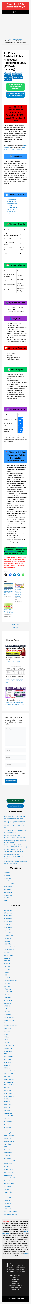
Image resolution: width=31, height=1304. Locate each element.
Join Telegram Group (16, 806)
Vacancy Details (11, 200)
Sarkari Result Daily (15, 4)
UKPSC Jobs (7, 1189)
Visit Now (20, 430)
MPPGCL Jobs (8, 1102)
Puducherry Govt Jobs (10, 1133)
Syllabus (6, 901)
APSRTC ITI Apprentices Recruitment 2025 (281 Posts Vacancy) (19, 593)
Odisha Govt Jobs (9, 1116)
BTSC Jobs (7, 969)
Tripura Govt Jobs (9, 1183)
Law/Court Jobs (18, 77)
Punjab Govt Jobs (9, 1135)
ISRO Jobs (7, 1042)
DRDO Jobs (7, 995)
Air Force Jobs (8, 927)
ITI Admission (8, 1048)
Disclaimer (15, 1281)
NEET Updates (8, 1113)
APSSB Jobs (7, 944)
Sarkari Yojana (8, 895)
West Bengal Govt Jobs (10, 1214)
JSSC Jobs (7, 1068)
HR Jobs (6, 1034)
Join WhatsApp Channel (15, 801)
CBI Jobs (6, 972)
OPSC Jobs (7, 1119)
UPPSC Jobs (7, 1203)
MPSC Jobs (7, 1107)
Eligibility (9, 206)
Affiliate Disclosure (15, 1287)
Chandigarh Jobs (8, 978)
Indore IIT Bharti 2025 (13, 700)
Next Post (15, 627)
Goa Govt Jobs (8, 1009)
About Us (15, 1277)
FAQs (8, 213)
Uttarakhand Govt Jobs (10, 1212)
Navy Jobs (7, 1110)
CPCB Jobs (7, 983)
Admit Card (7, 875)
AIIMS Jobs (7, 924)
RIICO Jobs (7, 1147)
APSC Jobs (7, 941)
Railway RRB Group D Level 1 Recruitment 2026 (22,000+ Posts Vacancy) (13, 856)
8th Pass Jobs (8, 918)
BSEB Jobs (7, 963)
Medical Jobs (7, 1090)
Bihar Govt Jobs (8, 955)
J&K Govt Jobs (8, 1051)
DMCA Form (15, 1289)
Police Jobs (7, 79)
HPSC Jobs (7, 1031)
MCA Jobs (7, 1088)
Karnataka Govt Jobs (10, 1071)
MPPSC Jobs (7, 1104)
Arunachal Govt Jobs (10, 947)
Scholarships (7, 1158)
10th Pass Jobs (8, 910)
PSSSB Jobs (7, 1127)
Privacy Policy (16, 1283)
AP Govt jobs (8, 77)
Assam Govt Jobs (9, 949)
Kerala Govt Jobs (8, 1073)
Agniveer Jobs (8, 921)
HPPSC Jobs (7, 1028)
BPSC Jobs (7, 958)
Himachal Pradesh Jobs (10, 1026)
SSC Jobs (6, 1166)
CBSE (5, 975)
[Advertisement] (15, 26)
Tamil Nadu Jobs (8, 1172)
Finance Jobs (7, 1003)
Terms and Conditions (15, 1285)
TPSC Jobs (7, 1181)
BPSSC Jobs (7, 961)
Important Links (11, 212)
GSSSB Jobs (7, 1014)
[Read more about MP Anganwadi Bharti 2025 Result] (15, 650)
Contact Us (15, 1279)
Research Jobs (12, 706)
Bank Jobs (7, 952)
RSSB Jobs (7, 1155)
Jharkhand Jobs (8, 1057)
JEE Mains (7, 1054)
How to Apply (11, 209)
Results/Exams (9, 661)
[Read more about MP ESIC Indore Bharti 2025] (15, 670)
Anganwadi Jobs (8, 930)
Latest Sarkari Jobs (11, 551)
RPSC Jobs (7, 1150)
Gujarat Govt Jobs (9, 1017)
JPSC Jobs (7, 1065)
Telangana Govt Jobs (10, 1178)
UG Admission (8, 1186)
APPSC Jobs (7, 938)
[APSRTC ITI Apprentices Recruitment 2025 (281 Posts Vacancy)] (19, 585)
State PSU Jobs (8, 1169)
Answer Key (7, 881)
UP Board (6, 1195)
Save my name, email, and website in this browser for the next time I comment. (15, 773)
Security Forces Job (9, 1161)
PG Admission (8, 1121)
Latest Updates (16, 74)
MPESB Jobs (7, 1099)
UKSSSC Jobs (8, 1192)
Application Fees (12, 203)
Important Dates (11, 201)
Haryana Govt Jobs (9, 1020)
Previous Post (16, 624)
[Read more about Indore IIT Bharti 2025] (15, 692)
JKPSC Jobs (7, 1059)
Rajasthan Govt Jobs (10, 1141)
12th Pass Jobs (15, 704)
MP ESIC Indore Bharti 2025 (15, 677)
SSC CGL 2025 (8, 1164)
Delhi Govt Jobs (8, 992)
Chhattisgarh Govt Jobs (10, 980)
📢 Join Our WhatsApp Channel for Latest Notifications (15, 86)
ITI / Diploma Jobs (9, 1045)
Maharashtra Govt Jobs (10, 1085)
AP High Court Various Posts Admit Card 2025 (8, 611)
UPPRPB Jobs (8, 1200)
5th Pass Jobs (8, 916)
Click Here (20, 419)
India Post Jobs (8, 1040)
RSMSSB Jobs (8, 1152)
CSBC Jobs (7, 986)
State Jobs (7, 74)
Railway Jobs (7, 1138)
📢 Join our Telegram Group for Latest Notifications (15, 94)
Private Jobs (7, 889)
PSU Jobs (6, 1130)
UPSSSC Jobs (8, 1209)
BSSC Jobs (7, 966)
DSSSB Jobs (7, 997)
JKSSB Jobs (7, 1062)
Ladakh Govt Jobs (9, 1079)
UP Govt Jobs (7, 1197)
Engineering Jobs (9, 1000)
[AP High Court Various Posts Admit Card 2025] (8, 606)
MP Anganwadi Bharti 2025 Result (15, 658)
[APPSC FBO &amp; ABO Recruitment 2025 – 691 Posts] (8, 586)
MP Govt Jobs (15, 681)
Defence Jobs (8, 989)
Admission (7, 872)
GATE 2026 (7, 1006)
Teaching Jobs (8, 1175)
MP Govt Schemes (9, 1096)
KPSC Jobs (7, 1076)
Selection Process (12, 207)
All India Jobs (7, 878)
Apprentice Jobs (8, 935)
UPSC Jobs (7, 1206)
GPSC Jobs (7, 1011)
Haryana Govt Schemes (10, 1023)
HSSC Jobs (7, 1037)
